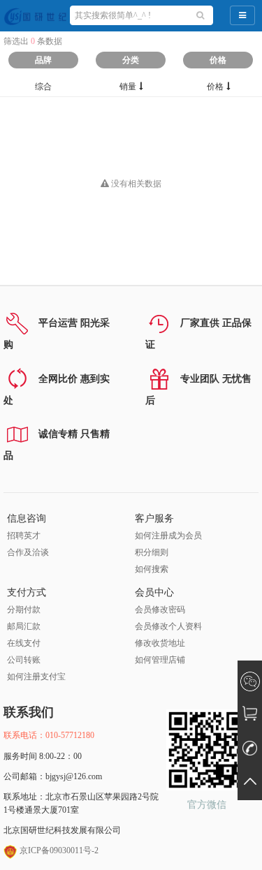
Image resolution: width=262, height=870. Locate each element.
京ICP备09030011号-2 (58, 850)
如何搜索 (151, 569)
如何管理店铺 (160, 660)
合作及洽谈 (28, 552)
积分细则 (151, 552)
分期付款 (24, 609)
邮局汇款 (24, 626)
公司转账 (24, 660)
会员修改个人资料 (168, 626)
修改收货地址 (160, 643)
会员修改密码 (160, 609)
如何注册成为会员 (168, 535)
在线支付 (24, 643)
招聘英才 (24, 535)
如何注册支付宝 (36, 676)
